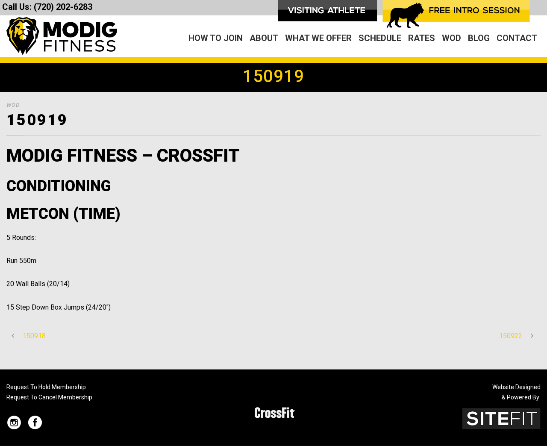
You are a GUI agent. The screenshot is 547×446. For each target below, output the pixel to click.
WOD (451, 38)
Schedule (380, 38)
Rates (421, 38)
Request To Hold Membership (46, 387)
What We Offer (318, 38)
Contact (517, 38)
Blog (479, 38)
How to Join (215, 38)
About (264, 38)
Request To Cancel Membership (49, 397)
